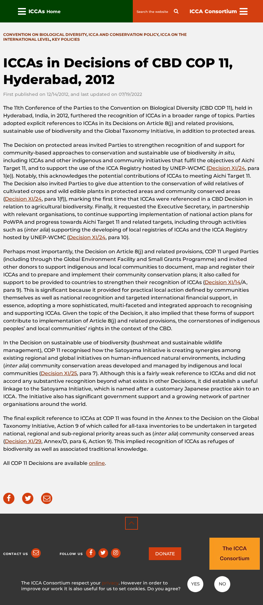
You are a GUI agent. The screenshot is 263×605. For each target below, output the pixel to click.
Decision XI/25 (59, 373)
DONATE (165, 554)
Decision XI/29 (23, 441)
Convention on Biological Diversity (45, 34)
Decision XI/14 (223, 282)
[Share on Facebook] (8, 498)
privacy (110, 583)
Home (54, 11)
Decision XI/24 (226, 168)
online (97, 463)
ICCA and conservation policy (123, 34)
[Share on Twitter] (27, 498)
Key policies (66, 39)
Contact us (15, 554)
